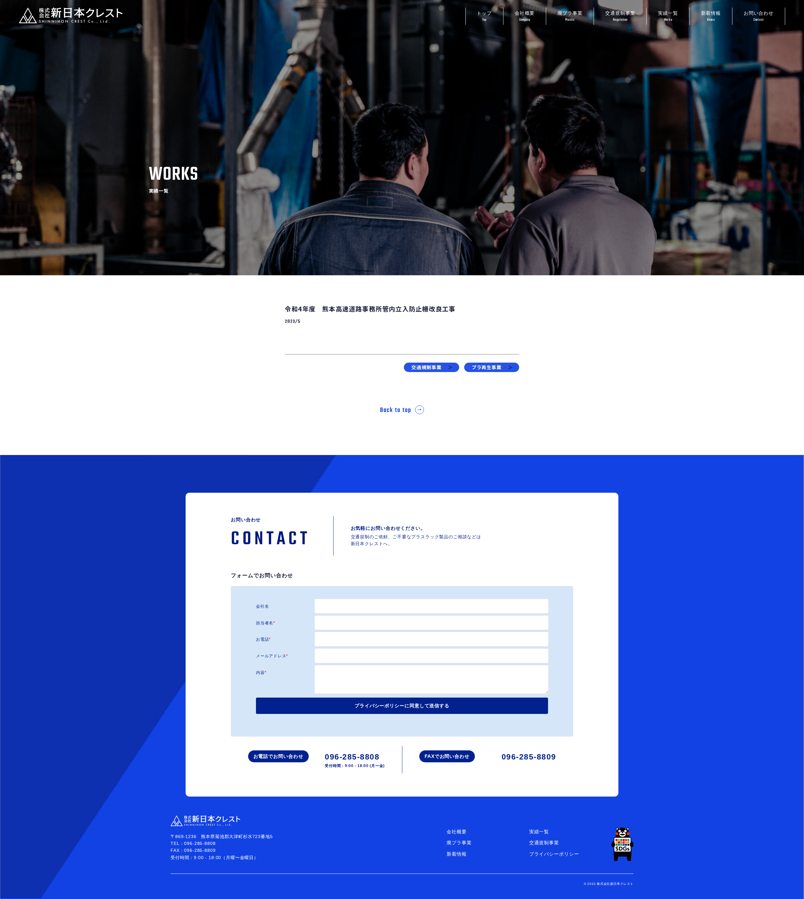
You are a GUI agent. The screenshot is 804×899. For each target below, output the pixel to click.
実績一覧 (668, 16)
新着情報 (711, 16)
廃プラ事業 (570, 16)
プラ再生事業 (492, 367)
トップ (484, 16)
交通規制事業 (620, 16)
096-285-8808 (355, 760)
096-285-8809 (529, 756)
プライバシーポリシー (554, 854)
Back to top (395, 410)
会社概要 (525, 16)
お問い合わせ (759, 16)
